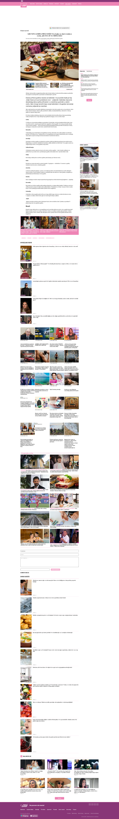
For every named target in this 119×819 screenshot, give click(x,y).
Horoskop (74, 3)
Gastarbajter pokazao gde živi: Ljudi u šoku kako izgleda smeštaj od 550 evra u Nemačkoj (55, 281)
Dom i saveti (68, 3)
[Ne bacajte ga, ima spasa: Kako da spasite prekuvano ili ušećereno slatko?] (26, 744)
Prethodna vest (30, 89)
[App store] (34, 816)
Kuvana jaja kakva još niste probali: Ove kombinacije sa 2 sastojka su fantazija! (53, 632)
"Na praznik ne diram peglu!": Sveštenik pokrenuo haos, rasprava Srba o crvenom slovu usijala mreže (55, 264)
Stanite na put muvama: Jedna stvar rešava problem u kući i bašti (49, 598)
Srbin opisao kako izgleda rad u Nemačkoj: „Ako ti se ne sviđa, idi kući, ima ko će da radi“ (55, 246)
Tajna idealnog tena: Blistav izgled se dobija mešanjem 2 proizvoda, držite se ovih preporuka (89, 76)
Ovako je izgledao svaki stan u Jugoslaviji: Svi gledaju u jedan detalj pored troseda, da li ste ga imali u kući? (89, 192)
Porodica (51, 3)
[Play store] (24, 816)
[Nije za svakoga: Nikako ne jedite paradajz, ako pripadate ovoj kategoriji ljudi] (26, 709)
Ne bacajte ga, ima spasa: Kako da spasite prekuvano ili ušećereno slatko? (51, 737)
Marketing (74, 813)
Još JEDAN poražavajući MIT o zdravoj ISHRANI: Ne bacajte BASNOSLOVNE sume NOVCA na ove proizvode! (66, 85)
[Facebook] (90, 804)
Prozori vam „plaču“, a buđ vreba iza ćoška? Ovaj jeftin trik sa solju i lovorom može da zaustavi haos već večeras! (89, 176)
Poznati (62, 3)
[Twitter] (95, 804)
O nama (69, 813)
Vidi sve (89, 100)
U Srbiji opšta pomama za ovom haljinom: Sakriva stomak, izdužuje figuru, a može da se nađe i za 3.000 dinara (85, 791)
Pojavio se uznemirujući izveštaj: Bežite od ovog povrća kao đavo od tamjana (89, 208)
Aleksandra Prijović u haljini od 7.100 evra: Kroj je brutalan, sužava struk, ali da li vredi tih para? (55, 299)
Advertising (80, 813)
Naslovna (32, 3)
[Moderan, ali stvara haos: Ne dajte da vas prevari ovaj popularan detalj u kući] (26, 675)
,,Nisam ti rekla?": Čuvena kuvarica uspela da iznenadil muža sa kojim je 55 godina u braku (89, 80)
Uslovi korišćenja (95, 813)
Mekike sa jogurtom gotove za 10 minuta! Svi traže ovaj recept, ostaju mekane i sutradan (55, 615)
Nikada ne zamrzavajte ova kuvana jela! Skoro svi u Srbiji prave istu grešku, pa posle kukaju (54, 581)
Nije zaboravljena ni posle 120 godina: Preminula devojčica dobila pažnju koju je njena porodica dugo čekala (89, 84)
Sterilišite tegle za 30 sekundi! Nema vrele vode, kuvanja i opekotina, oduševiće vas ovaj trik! (55, 650)
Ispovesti (57, 3)
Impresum (87, 813)
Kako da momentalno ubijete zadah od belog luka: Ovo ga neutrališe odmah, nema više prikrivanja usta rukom (55, 720)
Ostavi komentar (55, 569)
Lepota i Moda (39, 3)
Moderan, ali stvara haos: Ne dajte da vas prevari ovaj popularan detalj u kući (52, 667)
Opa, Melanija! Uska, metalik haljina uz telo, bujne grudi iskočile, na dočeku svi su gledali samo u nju (55, 316)
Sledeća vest (69, 89)
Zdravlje (46, 3)
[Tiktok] (97, 804)
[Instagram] (92, 804)
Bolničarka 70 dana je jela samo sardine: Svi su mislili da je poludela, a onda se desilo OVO (89, 160)
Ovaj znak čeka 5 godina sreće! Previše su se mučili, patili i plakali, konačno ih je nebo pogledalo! (89, 89)
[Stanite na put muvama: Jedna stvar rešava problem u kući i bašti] (26, 605)
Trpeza (79, 3)
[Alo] (21, 0)
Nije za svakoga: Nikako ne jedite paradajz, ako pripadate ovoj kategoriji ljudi (52, 702)
